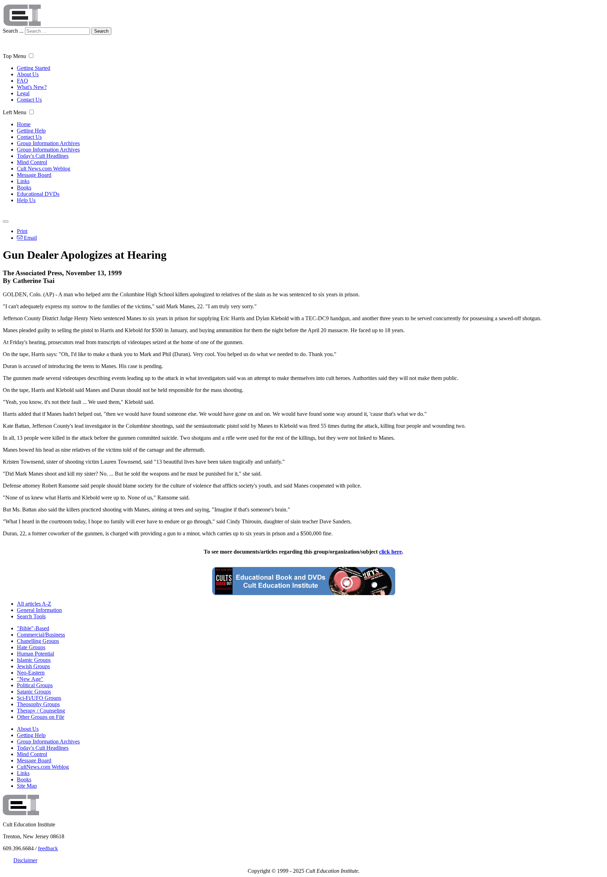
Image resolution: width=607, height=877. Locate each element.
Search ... (13, 31)
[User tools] (5, 221)
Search (101, 31)
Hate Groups (31, 647)
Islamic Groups (34, 660)
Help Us (26, 200)
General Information (39, 610)
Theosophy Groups (38, 704)
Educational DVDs (38, 194)
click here (390, 552)
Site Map (27, 786)
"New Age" (30, 679)
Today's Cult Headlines (42, 156)
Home (24, 124)
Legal (23, 93)
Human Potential (35, 654)
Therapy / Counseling (41, 711)
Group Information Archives (48, 143)
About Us (28, 74)
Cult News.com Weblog (43, 169)
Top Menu (14, 56)
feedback (48, 848)
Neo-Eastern (31, 673)
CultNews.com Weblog (43, 767)
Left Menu (14, 112)
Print (22, 231)
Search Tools (31, 616)
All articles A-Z (34, 604)
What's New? (32, 87)
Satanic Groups (34, 692)
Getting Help (31, 131)
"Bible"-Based (33, 628)
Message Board (34, 175)
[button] (31, 55)
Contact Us (29, 100)
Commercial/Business (41, 635)
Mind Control (32, 162)
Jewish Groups (33, 666)
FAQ (22, 81)
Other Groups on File (40, 717)
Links (23, 181)
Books (24, 188)
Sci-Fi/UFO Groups (39, 698)
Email (29, 238)
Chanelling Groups (38, 641)
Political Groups (35, 685)
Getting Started (33, 68)
